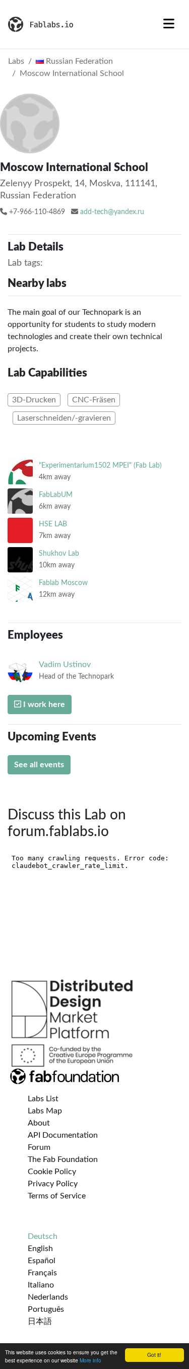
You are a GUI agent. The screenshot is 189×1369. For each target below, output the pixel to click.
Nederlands (48, 1297)
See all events (39, 765)
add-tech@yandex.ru (112, 212)
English (40, 1248)
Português (46, 1309)
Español (41, 1261)
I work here (43, 704)
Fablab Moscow (63, 583)
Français (42, 1273)
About (39, 1123)
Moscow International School (72, 73)
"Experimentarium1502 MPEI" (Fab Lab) (100, 465)
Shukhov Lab (59, 553)
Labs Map (45, 1111)
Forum (39, 1147)
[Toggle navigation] (169, 24)
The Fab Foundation (63, 1159)
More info (90, 1360)
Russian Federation (78, 61)
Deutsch (42, 1236)
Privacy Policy (53, 1184)
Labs (16, 61)
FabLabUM (56, 495)
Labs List (43, 1099)
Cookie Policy (52, 1172)
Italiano (41, 1285)
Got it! (154, 1354)
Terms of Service (57, 1196)
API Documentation (63, 1135)
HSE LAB (53, 524)
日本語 (40, 1321)
